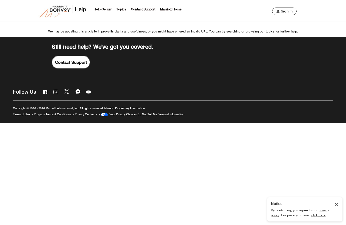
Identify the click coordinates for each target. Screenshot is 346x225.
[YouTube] (88, 92)
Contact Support (143, 9)
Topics (121, 9)
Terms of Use (22, 114)
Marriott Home (170, 9)
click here (318, 215)
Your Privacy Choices (122, 114)
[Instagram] (55, 92)
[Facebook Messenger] (77, 92)
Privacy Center (85, 114)
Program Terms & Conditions (53, 114)
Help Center (103, 9)
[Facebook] (45, 92)
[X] (66, 92)
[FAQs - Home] (63, 10)
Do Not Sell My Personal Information (160, 114)
